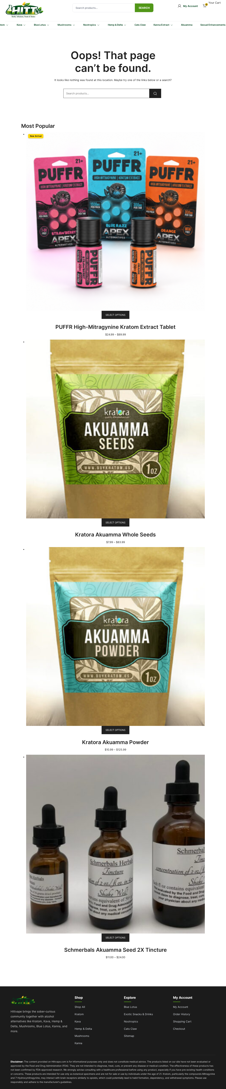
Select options (115, 314)
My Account (180, 1007)
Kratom (79, 1014)
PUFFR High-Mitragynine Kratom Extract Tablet (115, 327)
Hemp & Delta (115, 24)
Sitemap (129, 1036)
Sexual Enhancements (213, 24)
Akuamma (186, 24)
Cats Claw (140, 24)
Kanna (78, 1043)
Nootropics (89, 24)
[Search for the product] (144, 7)
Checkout (179, 1028)
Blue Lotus (40, 24)
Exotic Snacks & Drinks (138, 1014)
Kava (19, 24)
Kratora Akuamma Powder (115, 742)
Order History (181, 1014)
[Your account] (187, 6)
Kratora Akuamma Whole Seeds (115, 534)
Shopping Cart (182, 1021)
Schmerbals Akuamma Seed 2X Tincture (115, 950)
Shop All (80, 1007)
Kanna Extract (161, 24)
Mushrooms (64, 24)
